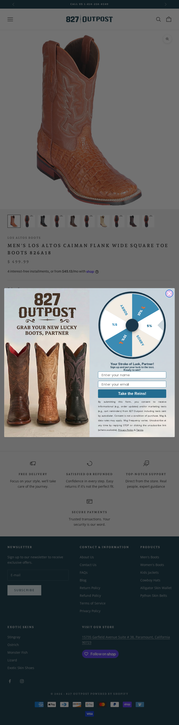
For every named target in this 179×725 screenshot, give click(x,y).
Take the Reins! (132, 393)
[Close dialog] (169, 293)
